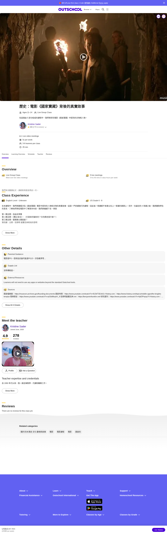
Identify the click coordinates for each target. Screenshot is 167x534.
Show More (10, 233)
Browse (86, 9)
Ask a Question (28, 371)
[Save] (164, 16)
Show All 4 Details (12, 305)
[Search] (103, 9)
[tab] (5, 154)
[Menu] (107, 9)
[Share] (158, 16)
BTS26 (87, 3)
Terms (101, 3)
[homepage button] (70, 9)
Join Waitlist (158, 530)
